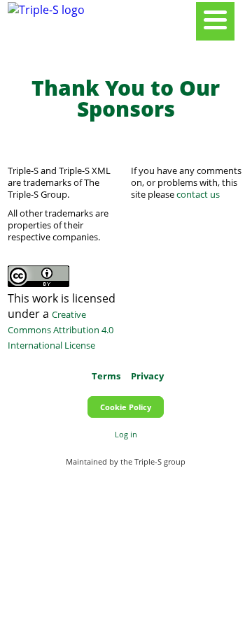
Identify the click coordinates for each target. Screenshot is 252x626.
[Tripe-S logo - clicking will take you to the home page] (46, 9)
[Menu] (215, 21)
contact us (198, 194)
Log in (126, 434)
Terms (106, 376)
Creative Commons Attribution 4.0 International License (60, 329)
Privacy (147, 376)
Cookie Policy (125, 407)
